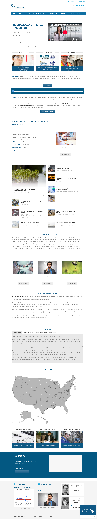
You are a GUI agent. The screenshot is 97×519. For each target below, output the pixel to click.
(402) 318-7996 (64, 103)
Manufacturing (24, 205)
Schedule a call (82, 1)
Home (13, 13)
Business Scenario (17, 332)
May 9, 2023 (58, 181)
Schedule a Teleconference (47, 111)
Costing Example (52, 332)
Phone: (78, 5)
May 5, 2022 (58, 199)
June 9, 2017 (58, 225)
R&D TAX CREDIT (53, 13)
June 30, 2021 (58, 214)
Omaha (61, 99)
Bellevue (69, 99)
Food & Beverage (65, 191)
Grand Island (75, 99)
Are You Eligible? (71, 1)
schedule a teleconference (77, 13)
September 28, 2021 (24, 204)
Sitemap (50, 516)
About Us (21, 13)
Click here (74, 105)
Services (30, 13)
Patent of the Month (45, 484)
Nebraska (22, 217)
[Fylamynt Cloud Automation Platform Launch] (15, 212)
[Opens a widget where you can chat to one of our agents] (88, 511)
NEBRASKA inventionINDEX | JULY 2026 (23, 487)
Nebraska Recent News (25, 192)
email (44, 103)
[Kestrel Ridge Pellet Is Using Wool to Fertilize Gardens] (29, 176)
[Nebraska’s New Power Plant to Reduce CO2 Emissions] (15, 224)
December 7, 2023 (59, 170)
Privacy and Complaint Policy (21, 516)
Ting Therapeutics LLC (18, 296)
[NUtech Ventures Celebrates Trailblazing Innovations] (51, 168)
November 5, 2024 (17, 192)
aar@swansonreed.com (76, 492)
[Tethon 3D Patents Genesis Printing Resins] (15, 202)
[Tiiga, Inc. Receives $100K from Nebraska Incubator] (51, 189)
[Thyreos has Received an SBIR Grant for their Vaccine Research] (51, 198)
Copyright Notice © (38, 516)
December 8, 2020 (24, 214)
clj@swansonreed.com (76, 505)
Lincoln (65, 99)
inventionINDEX (20, 484)
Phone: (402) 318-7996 (20, 468)
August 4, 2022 (59, 191)
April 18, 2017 (23, 225)
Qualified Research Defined (41, 332)
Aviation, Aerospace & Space (62, 182)
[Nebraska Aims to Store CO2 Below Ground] (51, 212)
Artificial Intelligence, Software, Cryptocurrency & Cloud (31, 215)
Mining (63, 214)
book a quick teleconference (24, 105)
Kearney (14, 100)
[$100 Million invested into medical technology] (51, 224)
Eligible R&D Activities (28, 332)
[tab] (17, 332)
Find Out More (47, 85)
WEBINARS (63, 13)
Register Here (66, 154)
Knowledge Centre (41, 13)
